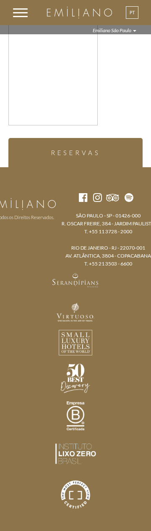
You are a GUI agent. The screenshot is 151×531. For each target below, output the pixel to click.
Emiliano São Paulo (112, 30)
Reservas (76, 152)
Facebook (7, 189)
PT (132, 12)
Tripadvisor (39, 189)
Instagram (22, 189)
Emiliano (79, 12)
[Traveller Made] (75, 279)
